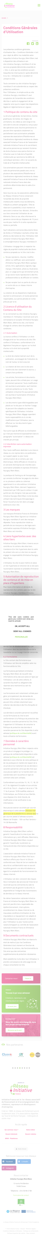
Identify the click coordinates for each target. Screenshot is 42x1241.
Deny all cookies (22, 631)
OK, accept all (22, 626)
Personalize (21, 637)
